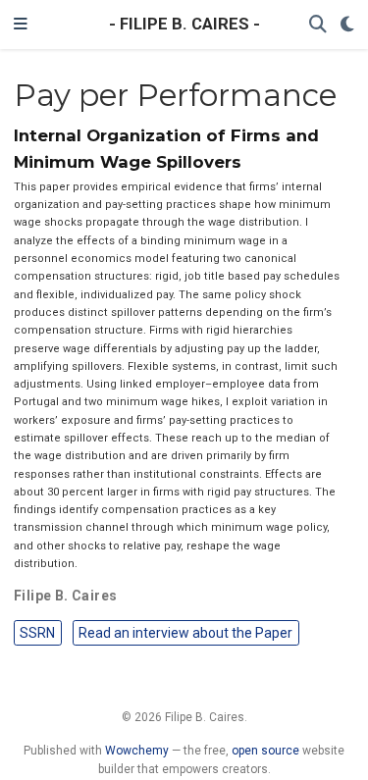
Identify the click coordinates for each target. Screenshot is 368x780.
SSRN (37, 633)
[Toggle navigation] (20, 24)
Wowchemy (137, 750)
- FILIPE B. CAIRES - (184, 24)
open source (265, 750)
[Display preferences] (347, 25)
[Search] (318, 25)
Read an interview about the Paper (185, 633)
